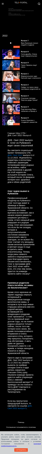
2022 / (20, 135)
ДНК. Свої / (13, 135)
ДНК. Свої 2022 (15, 155)
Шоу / (18, 133)
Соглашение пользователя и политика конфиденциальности (21, 429)
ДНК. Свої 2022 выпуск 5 (20, 407)
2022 (4, 35)
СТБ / (23, 133)
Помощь (21, 422)
